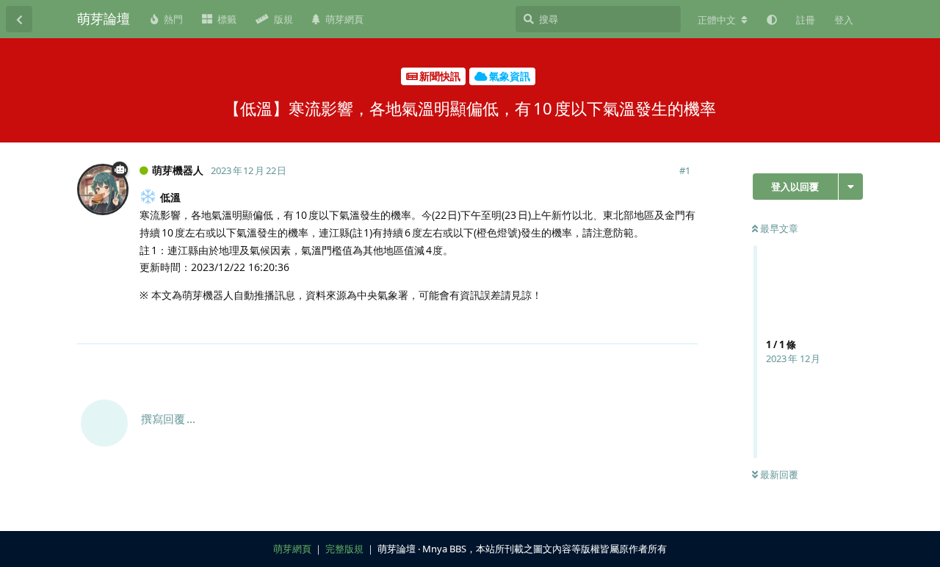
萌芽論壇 (103, 18)
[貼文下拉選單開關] (684, 324)
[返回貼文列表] (19, 19)
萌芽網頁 (292, 548)
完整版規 (344, 548)
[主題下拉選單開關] (851, 186)
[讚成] (622, 325)
